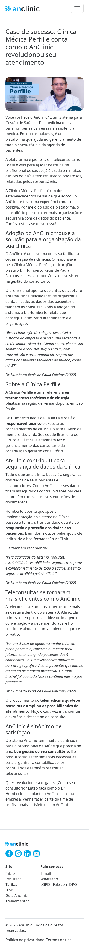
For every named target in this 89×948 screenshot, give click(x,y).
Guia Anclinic (16, 895)
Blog (9, 889)
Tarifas (11, 884)
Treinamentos (17, 901)
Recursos (13, 878)
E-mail (45, 873)
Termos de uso (59, 939)
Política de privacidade (24, 939)
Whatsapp (49, 878)
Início (10, 873)
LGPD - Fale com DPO (58, 884)
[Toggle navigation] (77, 8)
